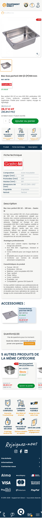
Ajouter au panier (25, 121)
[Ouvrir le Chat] (12, 515)
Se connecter (29, 343)
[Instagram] (16, 451)
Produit (6, 147)
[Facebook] (20, 451)
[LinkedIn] (26, 451)
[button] (32, 5)
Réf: (2, 80)
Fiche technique (18, 147)
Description (32, 147)
